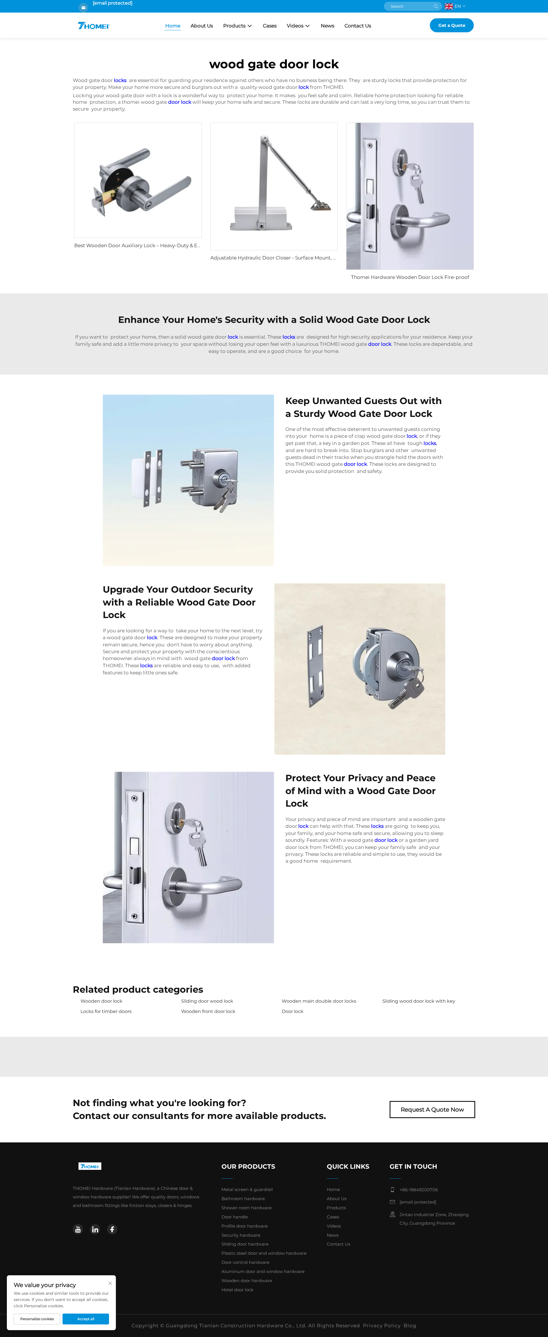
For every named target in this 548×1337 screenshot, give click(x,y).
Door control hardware (245, 1262)
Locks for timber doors (106, 1011)
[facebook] (112, 1229)
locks (120, 80)
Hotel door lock (237, 1289)
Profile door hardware (244, 1226)
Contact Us (357, 26)
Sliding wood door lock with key (418, 1001)
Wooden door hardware (246, 1280)
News (327, 26)
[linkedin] (95, 1229)
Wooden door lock (101, 1001)
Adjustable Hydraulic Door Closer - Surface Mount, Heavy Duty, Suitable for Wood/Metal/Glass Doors (331, 258)
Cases (270, 26)
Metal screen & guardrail (247, 1189)
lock (304, 87)
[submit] (436, 6)
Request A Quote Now (432, 1109)
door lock (179, 102)
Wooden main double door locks (319, 1001)
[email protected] (112, 3)
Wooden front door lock (208, 1011)
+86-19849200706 (419, 1189)
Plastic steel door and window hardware (264, 1253)
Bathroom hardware (243, 1198)
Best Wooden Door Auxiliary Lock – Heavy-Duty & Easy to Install (150, 245)
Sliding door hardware (245, 1244)
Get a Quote (451, 25)
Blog (410, 1325)
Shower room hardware (246, 1207)
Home (172, 26)
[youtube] (78, 1229)
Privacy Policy (382, 1325)
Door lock (292, 1011)
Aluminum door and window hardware (263, 1271)
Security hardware (240, 1235)
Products (234, 26)
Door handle (234, 1217)
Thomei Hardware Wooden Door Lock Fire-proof (410, 277)
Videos (295, 26)
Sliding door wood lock (207, 1001)
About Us (202, 26)
